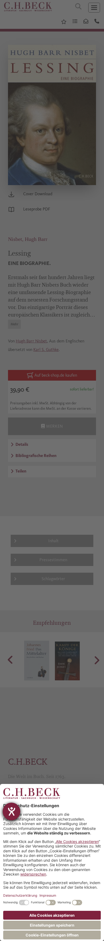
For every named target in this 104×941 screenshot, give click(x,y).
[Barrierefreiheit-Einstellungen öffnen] (11, 811)
